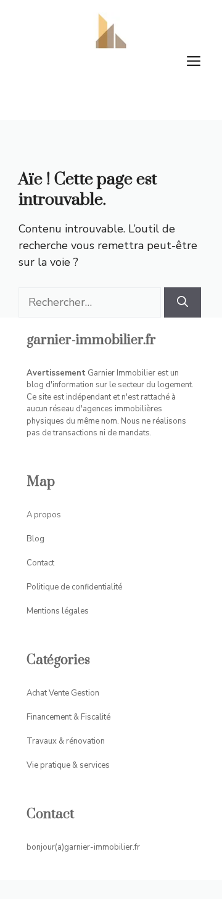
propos (47, 514)
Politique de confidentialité (74, 587)
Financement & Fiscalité (68, 717)
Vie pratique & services (68, 765)
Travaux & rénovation (66, 741)
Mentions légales (58, 611)
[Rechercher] (182, 302)
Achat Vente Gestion (63, 693)
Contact (40, 563)
